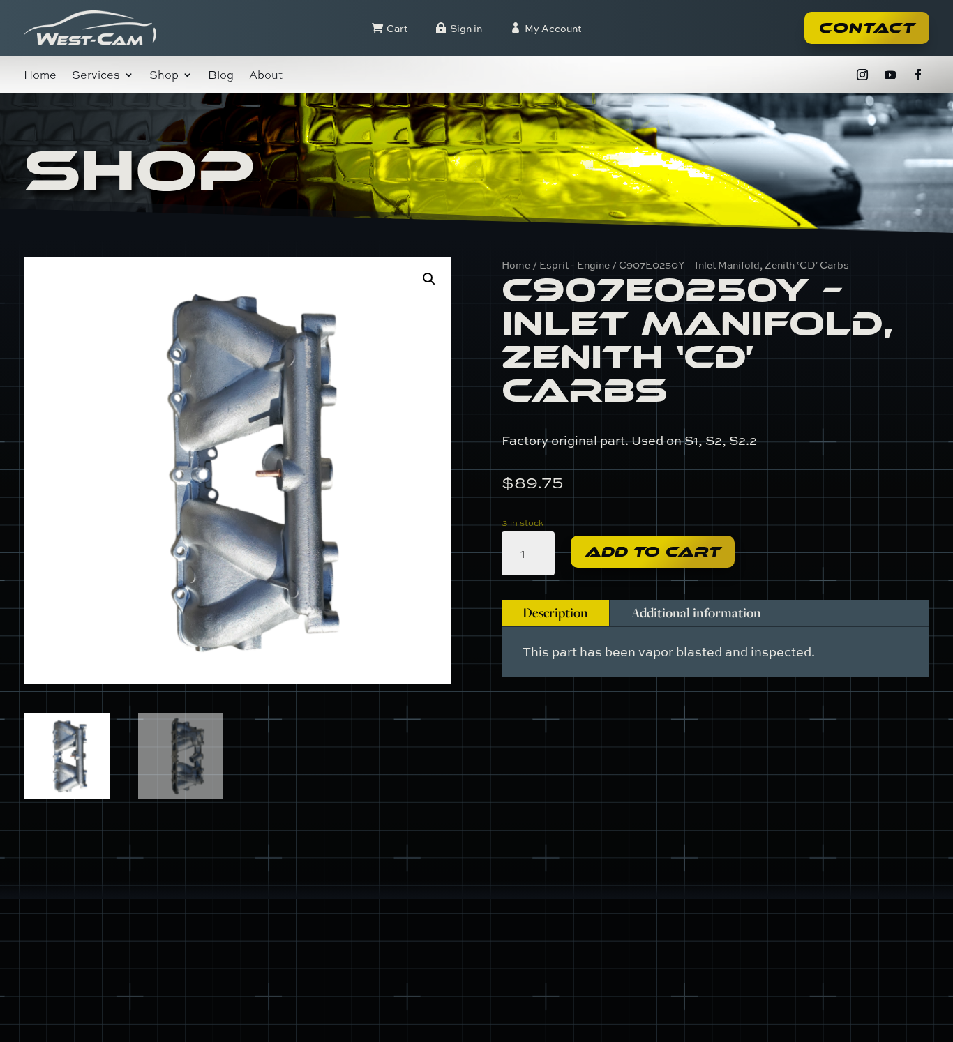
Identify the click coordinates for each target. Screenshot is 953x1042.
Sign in (466, 28)
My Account (553, 28)
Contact (866, 28)
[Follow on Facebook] (918, 74)
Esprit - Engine (574, 264)
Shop (164, 76)
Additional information (696, 612)
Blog (221, 76)
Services (96, 76)
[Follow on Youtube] (890, 74)
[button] (429, 279)
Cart (397, 28)
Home (40, 76)
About (266, 76)
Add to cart (653, 551)
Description (555, 612)
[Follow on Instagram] (862, 74)
